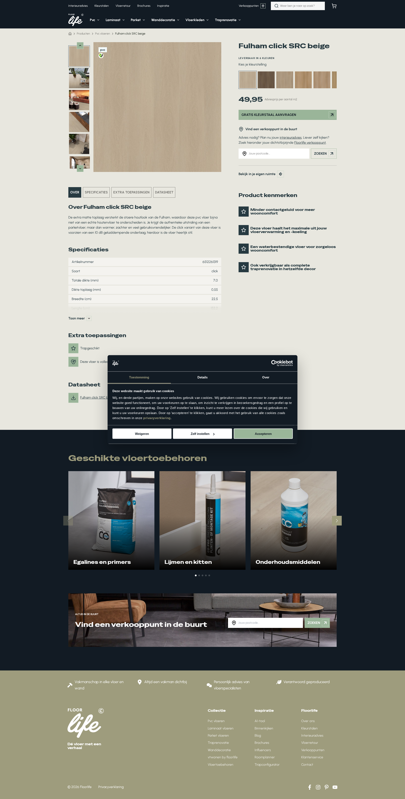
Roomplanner (265, 757)
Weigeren (142, 434)
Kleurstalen (309, 728)
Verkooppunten (249, 6)
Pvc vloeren (216, 721)
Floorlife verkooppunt (310, 143)
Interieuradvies (312, 735)
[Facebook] (309, 787)
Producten (83, 33)
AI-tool (260, 721)
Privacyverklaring (111, 787)
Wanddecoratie (219, 750)
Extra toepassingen (131, 192)
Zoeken (320, 153)
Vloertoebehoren (220, 765)
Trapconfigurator (267, 765)
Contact (307, 765)
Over (74, 192)
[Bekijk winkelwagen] (334, 5)
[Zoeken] (276, 6)
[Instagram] (318, 787)
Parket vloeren (218, 735)
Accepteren (263, 434)
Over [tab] (265, 377)
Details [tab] (202, 377)
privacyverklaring (157, 418)
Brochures (262, 743)
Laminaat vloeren (221, 728)
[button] (97, 20)
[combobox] (298, 6)
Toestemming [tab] (139, 377)
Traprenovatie (218, 743)
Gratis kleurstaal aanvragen (269, 115)
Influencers (263, 750)
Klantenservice (312, 757)
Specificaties (96, 192)
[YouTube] (335, 787)
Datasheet (164, 192)
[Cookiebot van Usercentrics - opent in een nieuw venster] (274, 363)
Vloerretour (309, 743)
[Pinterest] (326, 787)
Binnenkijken (264, 728)
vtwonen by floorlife (223, 757)
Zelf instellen (200, 434)
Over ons (308, 721)
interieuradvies (291, 137)
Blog (258, 735)
